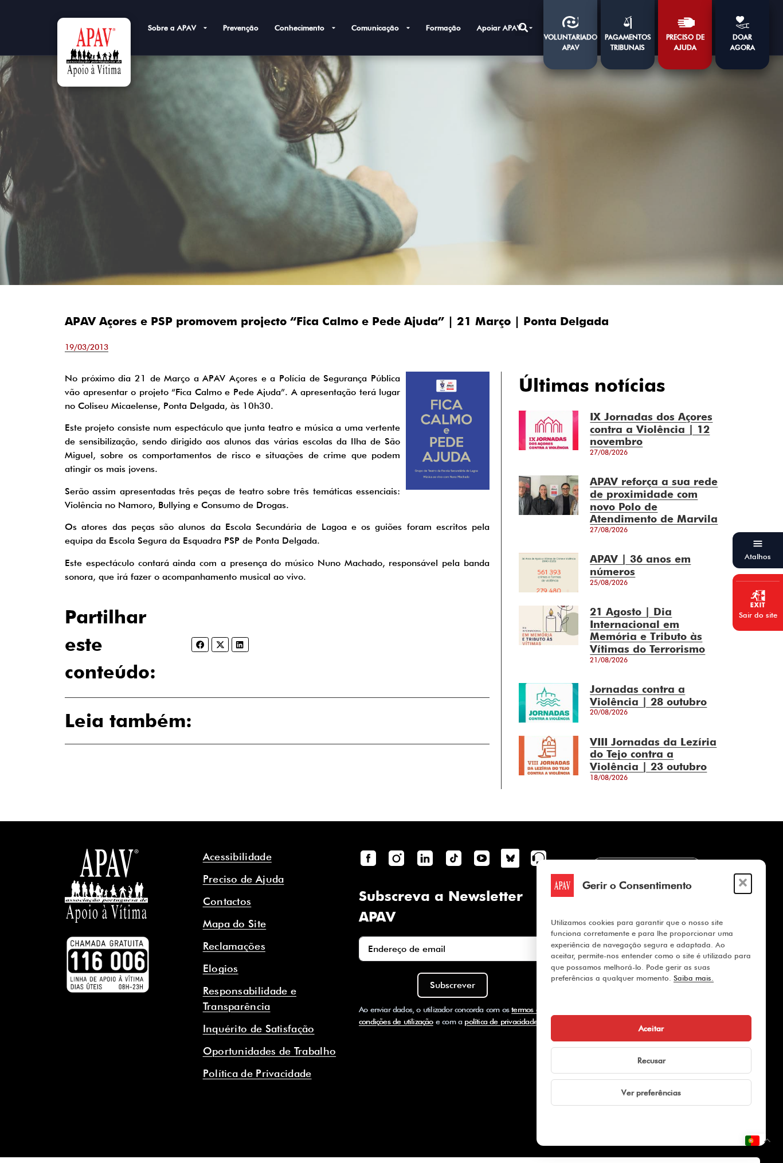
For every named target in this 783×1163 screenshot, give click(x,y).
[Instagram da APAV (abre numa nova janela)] (396, 858)
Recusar (651, 1060)
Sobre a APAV (172, 27)
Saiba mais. (694, 977)
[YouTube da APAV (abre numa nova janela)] (481, 858)
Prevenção (241, 27)
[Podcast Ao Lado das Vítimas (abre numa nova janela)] (539, 858)
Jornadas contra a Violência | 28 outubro (648, 695)
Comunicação (375, 27)
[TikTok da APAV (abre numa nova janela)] (453, 858)
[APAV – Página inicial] (94, 52)
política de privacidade (501, 1021)
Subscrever (452, 984)
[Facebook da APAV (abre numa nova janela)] (368, 858)
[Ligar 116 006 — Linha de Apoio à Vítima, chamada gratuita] (108, 964)
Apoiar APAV (499, 27)
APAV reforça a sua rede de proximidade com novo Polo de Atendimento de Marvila (654, 500)
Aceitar (651, 1028)
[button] (742, 883)
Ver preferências (651, 1092)
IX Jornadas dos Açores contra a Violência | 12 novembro (651, 429)
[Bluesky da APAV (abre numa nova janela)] (510, 858)
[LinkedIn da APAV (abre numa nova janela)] (425, 858)
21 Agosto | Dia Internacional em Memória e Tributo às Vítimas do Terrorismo (647, 630)
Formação (443, 27)
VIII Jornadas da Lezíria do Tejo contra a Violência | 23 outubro (653, 754)
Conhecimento (299, 27)
